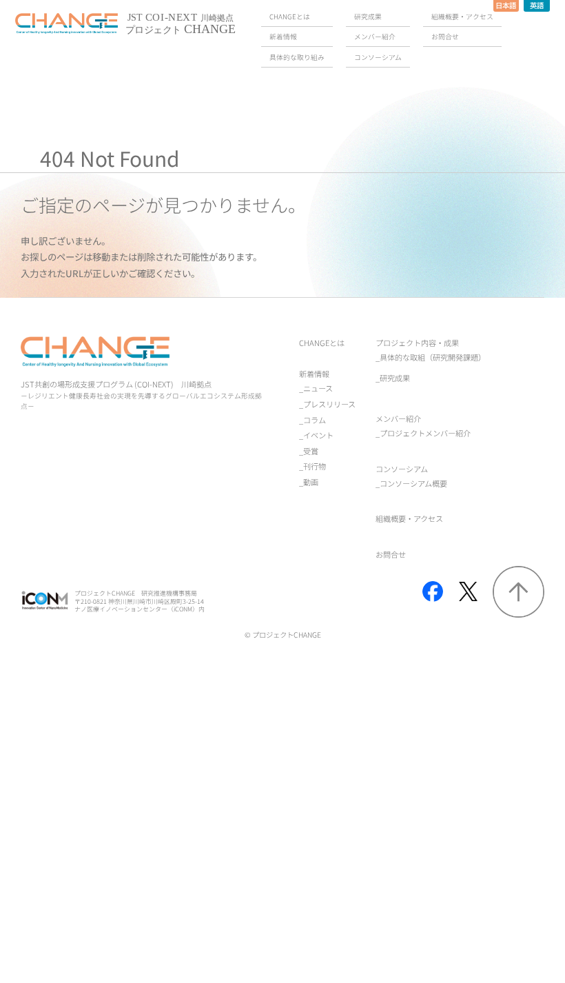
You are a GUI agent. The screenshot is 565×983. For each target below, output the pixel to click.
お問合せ (391, 554)
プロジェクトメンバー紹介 (425, 432)
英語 (537, 5)
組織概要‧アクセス (409, 518)
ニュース (318, 388)
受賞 (310, 450)
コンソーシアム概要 (413, 483)
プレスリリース (329, 403)
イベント (318, 434)
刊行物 (314, 466)
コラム (314, 419)
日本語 (505, 5)
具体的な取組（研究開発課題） (433, 357)
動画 (310, 481)
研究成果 (395, 377)
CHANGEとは (322, 342)
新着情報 (314, 373)
